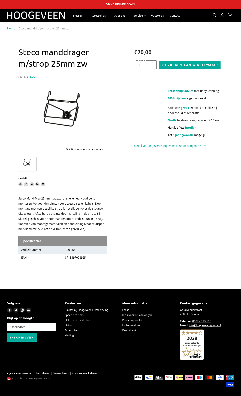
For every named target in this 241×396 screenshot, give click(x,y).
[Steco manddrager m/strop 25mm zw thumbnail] (27, 164)
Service (139, 15)
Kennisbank (129, 330)
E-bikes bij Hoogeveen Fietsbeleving (86, 310)
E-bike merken (131, 325)
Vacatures (157, 15)
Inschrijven (22, 337)
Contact (175, 15)
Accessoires (98, 15)
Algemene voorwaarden (19, 373)
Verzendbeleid (60, 373)
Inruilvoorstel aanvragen (137, 315)
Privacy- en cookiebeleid (85, 373)
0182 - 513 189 (201, 321)
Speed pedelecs (74, 315)
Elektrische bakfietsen (78, 320)
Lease (125, 310)
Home (11, 28)
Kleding (69, 335)
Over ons (120, 15)
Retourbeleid (43, 373)
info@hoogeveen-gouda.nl (205, 325)
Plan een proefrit (132, 320)
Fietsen (78, 15)
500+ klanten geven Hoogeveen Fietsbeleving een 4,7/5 (170, 146)
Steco (31, 76)
